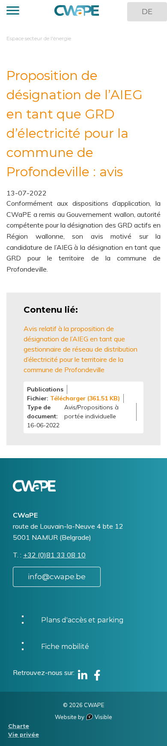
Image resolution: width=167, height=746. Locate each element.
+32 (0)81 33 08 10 (54, 555)
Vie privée (23, 734)
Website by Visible (83, 716)
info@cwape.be (57, 576)
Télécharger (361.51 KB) (85, 398)
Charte (18, 726)
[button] (13, 12)
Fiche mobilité (65, 646)
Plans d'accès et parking (82, 620)
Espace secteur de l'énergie (38, 38)
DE (147, 11)
